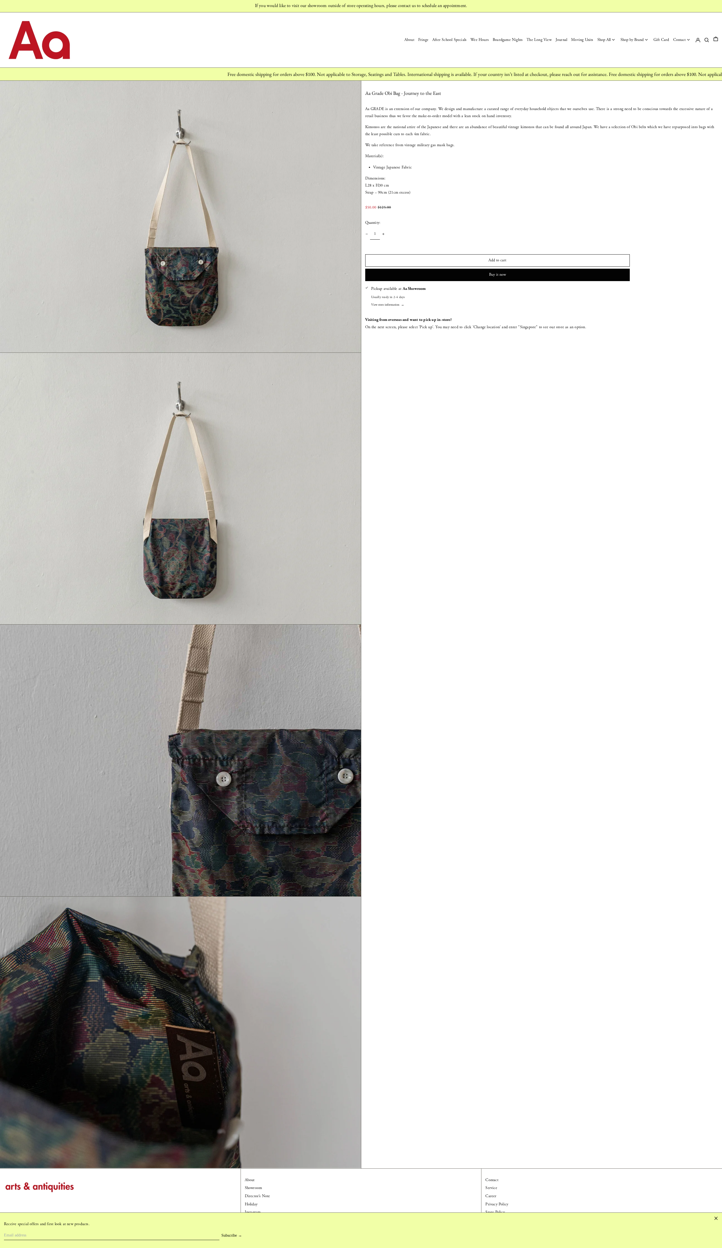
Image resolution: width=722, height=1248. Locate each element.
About (250, 1180)
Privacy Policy (496, 1204)
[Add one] (383, 234)
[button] (715, 39)
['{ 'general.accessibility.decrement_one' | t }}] (366, 234)
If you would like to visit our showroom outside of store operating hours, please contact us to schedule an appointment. (361, 6)
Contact (491, 1180)
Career (490, 1196)
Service (491, 1187)
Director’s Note (257, 1196)
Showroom (253, 1187)
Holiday (251, 1204)
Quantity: (373, 222)
